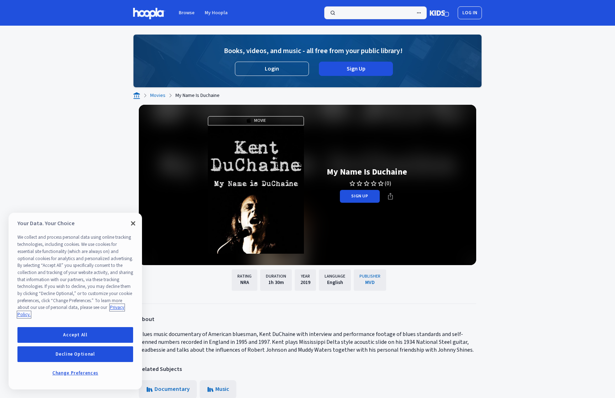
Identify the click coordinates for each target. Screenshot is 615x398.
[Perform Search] (375, 12)
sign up (359, 196)
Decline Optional (75, 354)
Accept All (75, 335)
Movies (157, 95)
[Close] (133, 223)
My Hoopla (216, 12)
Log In (469, 12)
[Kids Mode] (439, 13)
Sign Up (356, 69)
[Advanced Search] (419, 13)
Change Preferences (75, 373)
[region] (75, 301)
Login (272, 69)
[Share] (390, 196)
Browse (187, 12)
